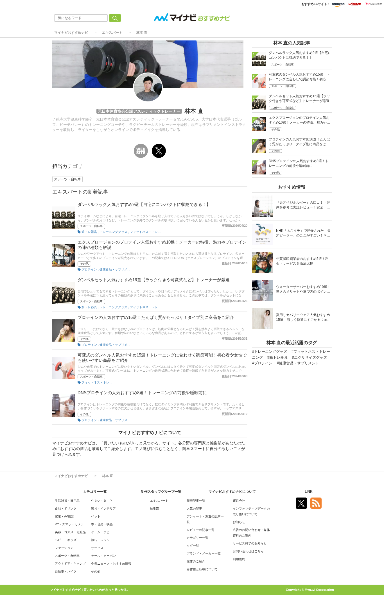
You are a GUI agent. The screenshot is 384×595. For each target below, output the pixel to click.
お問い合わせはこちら (248, 551)
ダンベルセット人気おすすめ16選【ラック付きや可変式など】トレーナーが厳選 (154, 279)
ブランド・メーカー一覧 (204, 553)
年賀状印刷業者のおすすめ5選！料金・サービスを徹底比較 (302, 261)
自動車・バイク (65, 571)
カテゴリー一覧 (197, 537)
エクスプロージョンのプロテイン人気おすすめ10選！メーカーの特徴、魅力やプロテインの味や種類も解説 (299, 121)
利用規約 (239, 559)
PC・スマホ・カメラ (69, 524)
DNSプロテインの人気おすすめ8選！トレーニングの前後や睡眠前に (142, 392)
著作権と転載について (202, 569)
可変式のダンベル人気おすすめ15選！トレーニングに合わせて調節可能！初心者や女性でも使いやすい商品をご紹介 (299, 77)
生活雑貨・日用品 (67, 500)
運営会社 (239, 500)
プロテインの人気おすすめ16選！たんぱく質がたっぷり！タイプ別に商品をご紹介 (156, 317)
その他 (84, 263)
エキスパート (112, 33)
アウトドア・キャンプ (70, 563)
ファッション (64, 547)
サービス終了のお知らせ (250, 543)
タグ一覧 (193, 545)
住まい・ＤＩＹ (102, 500)
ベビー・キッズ (65, 540)
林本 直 (141, 33)
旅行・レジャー (102, 540)
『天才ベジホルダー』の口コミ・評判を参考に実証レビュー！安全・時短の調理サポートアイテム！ (303, 205)
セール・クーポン (103, 555)
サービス (97, 547)
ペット (95, 516)
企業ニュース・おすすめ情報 (111, 563)
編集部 (154, 508)
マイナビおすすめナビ (71, 33)
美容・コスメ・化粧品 (70, 532)
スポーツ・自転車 (91, 226)
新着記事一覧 (196, 500)
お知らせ (239, 522)
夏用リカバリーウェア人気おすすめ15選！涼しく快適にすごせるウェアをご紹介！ (303, 318)
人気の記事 (194, 508)
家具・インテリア (103, 508)
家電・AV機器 (64, 516)
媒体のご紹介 (196, 561)
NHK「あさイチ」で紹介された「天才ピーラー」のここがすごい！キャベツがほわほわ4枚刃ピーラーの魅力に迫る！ (303, 234)
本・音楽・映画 (102, 524)
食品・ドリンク (65, 508)
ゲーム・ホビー (102, 532)
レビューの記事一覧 (200, 530)
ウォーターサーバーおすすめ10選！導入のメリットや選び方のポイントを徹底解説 (303, 290)
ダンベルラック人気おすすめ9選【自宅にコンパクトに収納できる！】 (144, 204)
